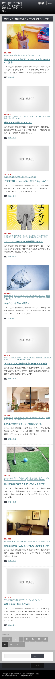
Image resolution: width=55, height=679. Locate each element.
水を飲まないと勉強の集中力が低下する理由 (25, 363)
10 (27, 639)
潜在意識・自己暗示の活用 (36, 480)
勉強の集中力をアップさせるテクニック (27, 55)
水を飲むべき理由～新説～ (17, 303)
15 (11, 644)
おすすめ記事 (8, 55)
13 (45, 639)
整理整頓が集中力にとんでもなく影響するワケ (26, 546)
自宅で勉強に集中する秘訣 (17, 604)
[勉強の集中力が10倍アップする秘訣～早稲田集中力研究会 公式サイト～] (13, 7)
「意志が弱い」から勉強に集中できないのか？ (26, 181)
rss (39, 3)
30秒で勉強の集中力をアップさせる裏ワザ (24, 484)
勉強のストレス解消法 (11, 116)
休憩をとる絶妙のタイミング (18, 122)
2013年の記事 (8, 541)
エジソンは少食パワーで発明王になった (23, 241)
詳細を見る (12, 77)
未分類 (33, 177)
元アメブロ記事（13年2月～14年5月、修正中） (29, 296)
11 (33, 639)
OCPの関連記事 (9, 600)
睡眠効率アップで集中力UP (38, 237)
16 (17, 644)
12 (39, 639)
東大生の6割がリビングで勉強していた (23, 424)
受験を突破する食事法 (21, 237)
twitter (42, 3)
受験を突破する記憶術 (34, 297)
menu (50, 3)
